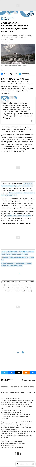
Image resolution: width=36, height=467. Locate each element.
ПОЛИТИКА (4, 387)
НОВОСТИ (4, 393)
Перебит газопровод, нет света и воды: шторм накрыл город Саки (16, 264)
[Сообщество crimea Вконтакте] (11, 372)
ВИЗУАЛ (32, 387)
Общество (29, 287)
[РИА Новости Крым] (7, 18)
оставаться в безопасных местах (19, 216)
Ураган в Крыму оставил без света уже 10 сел (17, 258)
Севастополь (27, 284)
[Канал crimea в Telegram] (4, 372)
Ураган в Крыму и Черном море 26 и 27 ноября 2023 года (18, 281)
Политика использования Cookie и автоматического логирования (12, 411)
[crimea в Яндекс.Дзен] (18, 372)
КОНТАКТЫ (32, 393)
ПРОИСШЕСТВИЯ (23, 387)
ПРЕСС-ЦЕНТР (14, 393)
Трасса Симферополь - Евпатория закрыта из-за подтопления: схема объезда (17, 253)
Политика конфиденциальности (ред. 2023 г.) (15, 414)
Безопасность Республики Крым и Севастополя (18, 291)
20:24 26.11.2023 (5, 42)
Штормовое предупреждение (13, 284)
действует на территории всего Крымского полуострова (17, 184)
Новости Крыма (20, 287)
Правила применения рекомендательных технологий (14, 417)
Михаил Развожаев (8, 287)
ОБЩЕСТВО (13, 387)
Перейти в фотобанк (22, 65)
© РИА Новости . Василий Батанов (9, 65)
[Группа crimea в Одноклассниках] (26, 372)
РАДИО (23, 393)
